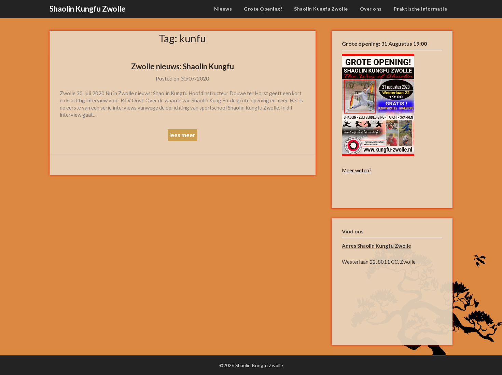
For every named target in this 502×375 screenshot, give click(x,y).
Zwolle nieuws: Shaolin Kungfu (182, 66)
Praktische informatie (420, 9)
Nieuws (223, 9)
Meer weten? (357, 170)
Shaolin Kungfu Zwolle (88, 8)
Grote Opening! (263, 9)
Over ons (371, 9)
